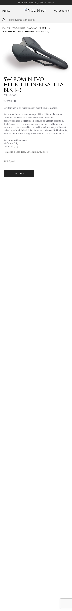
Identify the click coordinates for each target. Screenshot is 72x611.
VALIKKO (6, 11)
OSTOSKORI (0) (62, 11)
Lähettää (19, 173)
